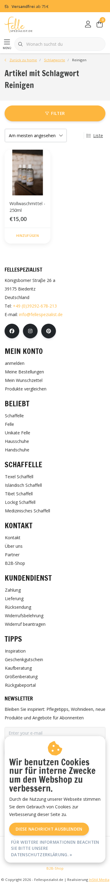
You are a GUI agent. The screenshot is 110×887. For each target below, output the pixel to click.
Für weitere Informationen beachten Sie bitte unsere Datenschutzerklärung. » (55, 848)
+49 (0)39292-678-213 (35, 306)
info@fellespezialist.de (41, 314)
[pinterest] (48, 331)
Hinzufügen (27, 235)
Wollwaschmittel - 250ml (27, 207)
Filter (58, 113)
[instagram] (30, 331)
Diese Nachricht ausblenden (49, 829)
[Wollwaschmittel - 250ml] (27, 172)
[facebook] (12, 331)
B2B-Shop (55, 868)
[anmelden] (88, 24)
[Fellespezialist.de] (18, 24)
